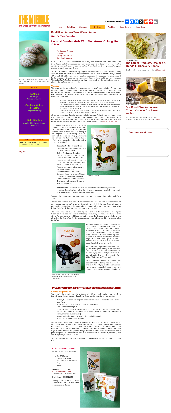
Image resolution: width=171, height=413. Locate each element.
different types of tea (109, 121)
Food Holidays (125, 27)
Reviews (97, 27)
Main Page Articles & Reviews (34, 98)
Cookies (34, 94)
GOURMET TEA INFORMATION (96, 288)
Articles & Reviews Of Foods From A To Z (34, 124)
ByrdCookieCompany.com (61, 371)
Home (60, 27)
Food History (141, 27)
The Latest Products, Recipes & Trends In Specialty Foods (146, 64)
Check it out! (160, 70)
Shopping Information (64, 58)
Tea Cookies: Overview (65, 51)
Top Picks (111, 27)
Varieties (60, 53)
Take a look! (159, 119)
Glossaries (83, 27)
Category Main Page (34, 111)
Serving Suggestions (64, 56)
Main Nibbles (34, 120)
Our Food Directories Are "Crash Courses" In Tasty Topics (142, 110)
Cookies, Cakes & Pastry (34, 106)
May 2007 (22, 152)
